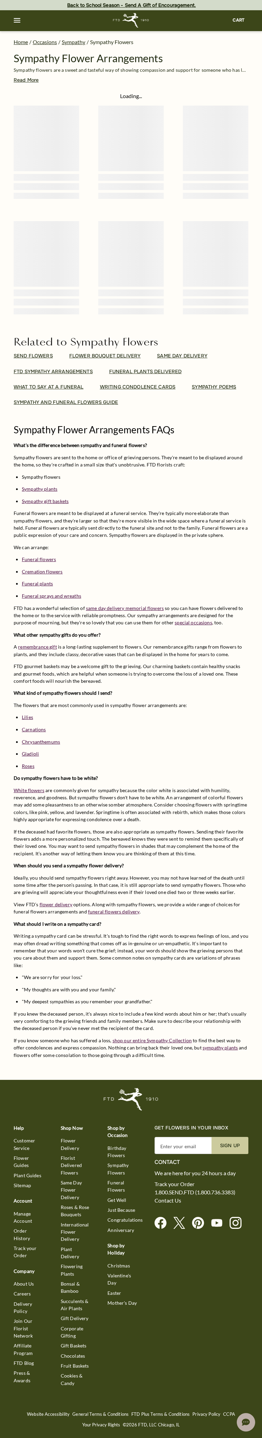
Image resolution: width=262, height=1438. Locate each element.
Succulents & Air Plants (75, 1304)
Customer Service (24, 1144)
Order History (22, 1234)
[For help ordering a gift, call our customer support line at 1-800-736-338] (131, 20)
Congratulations (125, 1220)
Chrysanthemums (41, 742)
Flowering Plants (72, 1269)
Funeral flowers (39, 559)
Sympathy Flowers (118, 1168)
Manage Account (23, 1217)
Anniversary (120, 1230)
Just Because (121, 1210)
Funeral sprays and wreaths (51, 596)
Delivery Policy (23, 1307)
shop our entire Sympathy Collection (152, 1040)
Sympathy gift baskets (45, 501)
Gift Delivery (75, 1318)
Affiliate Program (23, 1349)
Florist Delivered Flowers (71, 1165)
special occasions (193, 622)
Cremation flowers (42, 571)
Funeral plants (37, 583)
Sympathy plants (39, 489)
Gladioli (30, 754)
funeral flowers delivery (114, 911)
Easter (114, 1293)
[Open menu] (17, 20)
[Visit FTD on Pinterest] (200, 1223)
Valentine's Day (119, 1279)
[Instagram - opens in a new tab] (238, 1223)
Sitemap (22, 1185)
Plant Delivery (70, 1252)
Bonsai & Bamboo (70, 1287)
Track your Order (25, 1251)
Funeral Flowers (116, 1186)
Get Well (116, 1200)
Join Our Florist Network (23, 1328)
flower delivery (56, 904)
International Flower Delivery (75, 1232)
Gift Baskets (74, 1345)
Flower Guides (21, 1161)
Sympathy (73, 42)
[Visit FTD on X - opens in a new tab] (182, 1223)
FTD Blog (24, 1363)
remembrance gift (37, 647)
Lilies (27, 717)
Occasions (45, 42)
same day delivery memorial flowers (125, 608)
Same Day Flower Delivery (71, 1190)
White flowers (29, 790)
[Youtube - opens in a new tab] (219, 1223)
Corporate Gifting (72, 1332)
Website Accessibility (48, 1414)
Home (21, 42)
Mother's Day (122, 1303)
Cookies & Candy (72, 1379)
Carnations (34, 729)
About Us (24, 1284)
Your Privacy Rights (101, 1424)
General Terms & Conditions (100, 1414)
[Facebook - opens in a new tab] (163, 1223)
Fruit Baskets (75, 1366)
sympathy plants (220, 1047)
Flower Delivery (70, 1144)
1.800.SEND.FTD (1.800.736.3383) (195, 1192)
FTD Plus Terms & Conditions (160, 1414)
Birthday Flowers (116, 1151)
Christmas (118, 1266)
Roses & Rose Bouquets (75, 1210)
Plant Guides (27, 1175)
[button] (17, 20)
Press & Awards (22, 1376)
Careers (22, 1294)
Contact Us (168, 1200)
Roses (28, 766)
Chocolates (73, 1356)
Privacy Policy (206, 1414)
